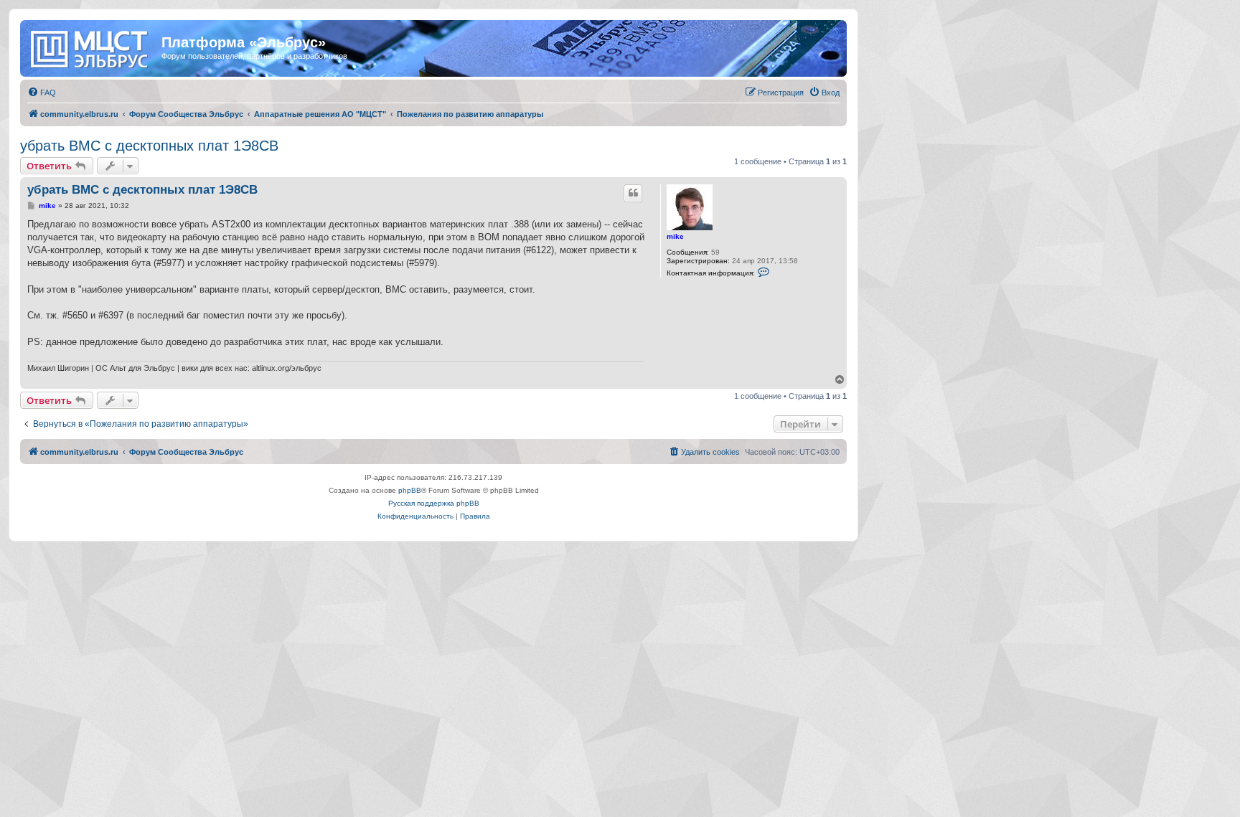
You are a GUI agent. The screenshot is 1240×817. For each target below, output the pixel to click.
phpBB (409, 490)
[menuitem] (41, 92)
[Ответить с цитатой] (633, 193)
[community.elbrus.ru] (92, 47)
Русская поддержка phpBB (433, 503)
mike (675, 236)
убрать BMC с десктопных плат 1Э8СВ (149, 146)
